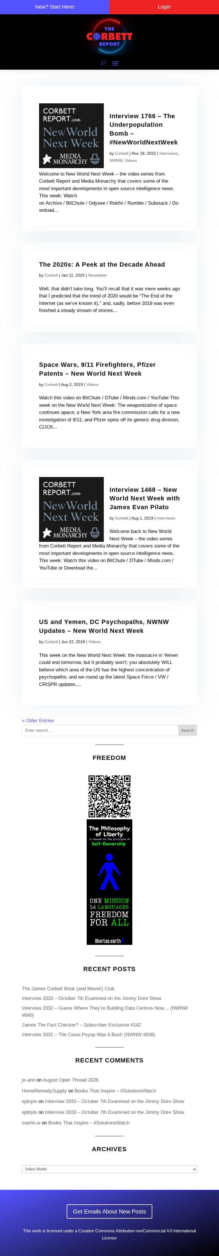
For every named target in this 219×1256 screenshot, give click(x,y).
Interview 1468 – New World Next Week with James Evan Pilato (145, 498)
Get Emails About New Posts (109, 1211)
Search (187, 730)
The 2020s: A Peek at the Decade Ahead (102, 264)
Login (164, 7)
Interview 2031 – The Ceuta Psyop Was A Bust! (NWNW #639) (88, 1034)
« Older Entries (38, 720)
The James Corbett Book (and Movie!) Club (68, 988)
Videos (131, 160)
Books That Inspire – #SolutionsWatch (115, 1091)
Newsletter (97, 275)
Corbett (121, 153)
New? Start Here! (54, 7)
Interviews (168, 153)
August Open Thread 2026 (70, 1080)
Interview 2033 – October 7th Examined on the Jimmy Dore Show (91, 998)
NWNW (116, 160)
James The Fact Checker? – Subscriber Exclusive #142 (81, 1025)
